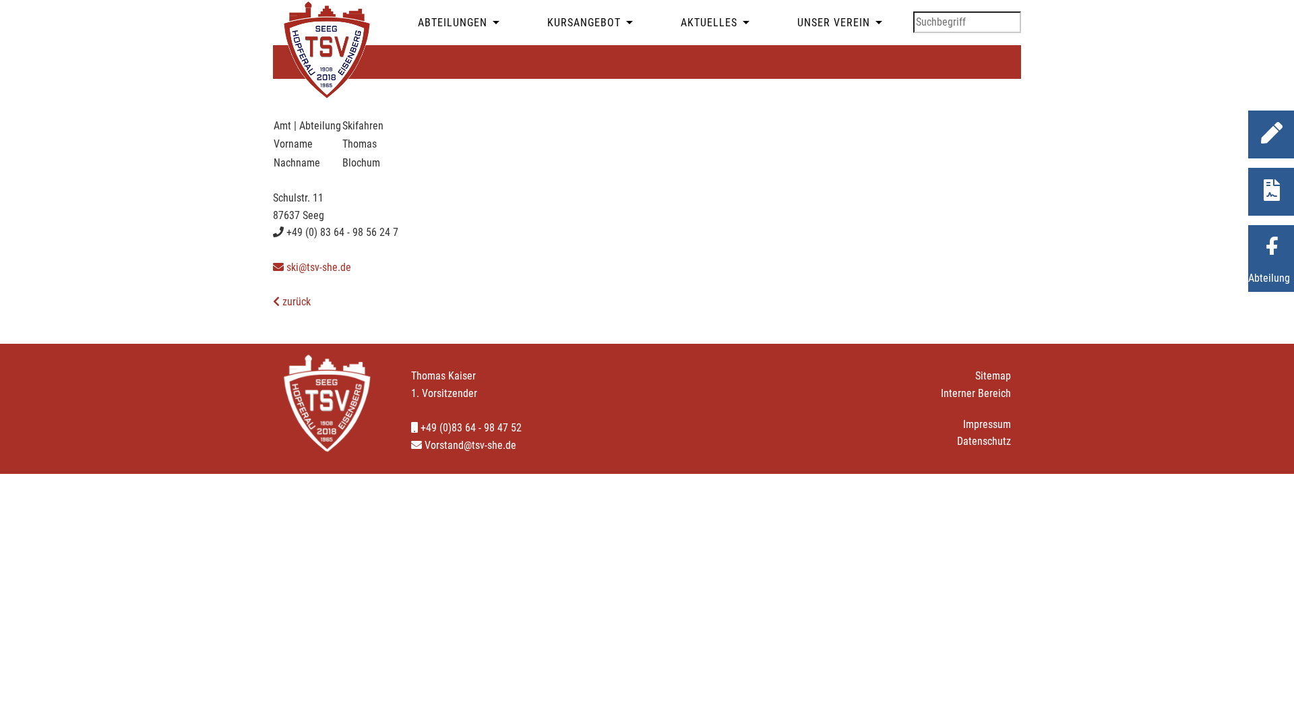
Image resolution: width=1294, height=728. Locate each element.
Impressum (987, 424)
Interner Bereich (976, 393)
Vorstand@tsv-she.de (469, 445)
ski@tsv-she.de (317, 267)
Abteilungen (452, 22)
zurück (295, 301)
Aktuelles (709, 22)
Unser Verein (833, 22)
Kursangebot (584, 22)
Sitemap (993, 375)
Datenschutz (984, 441)
